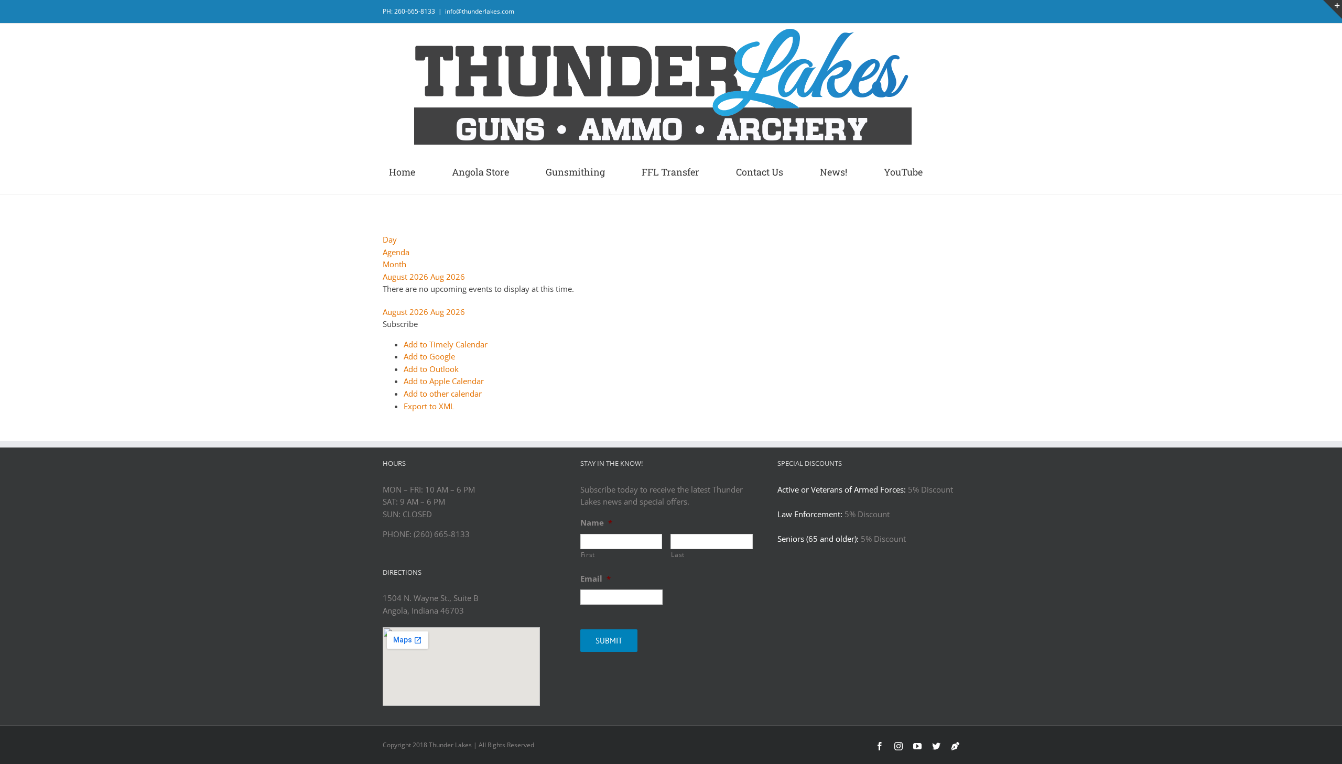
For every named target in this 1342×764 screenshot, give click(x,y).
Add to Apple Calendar (444, 381)
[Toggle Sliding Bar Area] (1332, 9)
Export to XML (429, 406)
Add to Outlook (431, 369)
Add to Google (429, 356)
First (588, 554)
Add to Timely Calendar (446, 344)
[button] (400, 324)
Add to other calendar (443, 393)
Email (595, 579)
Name (596, 523)
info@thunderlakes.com (479, 11)
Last (678, 554)
